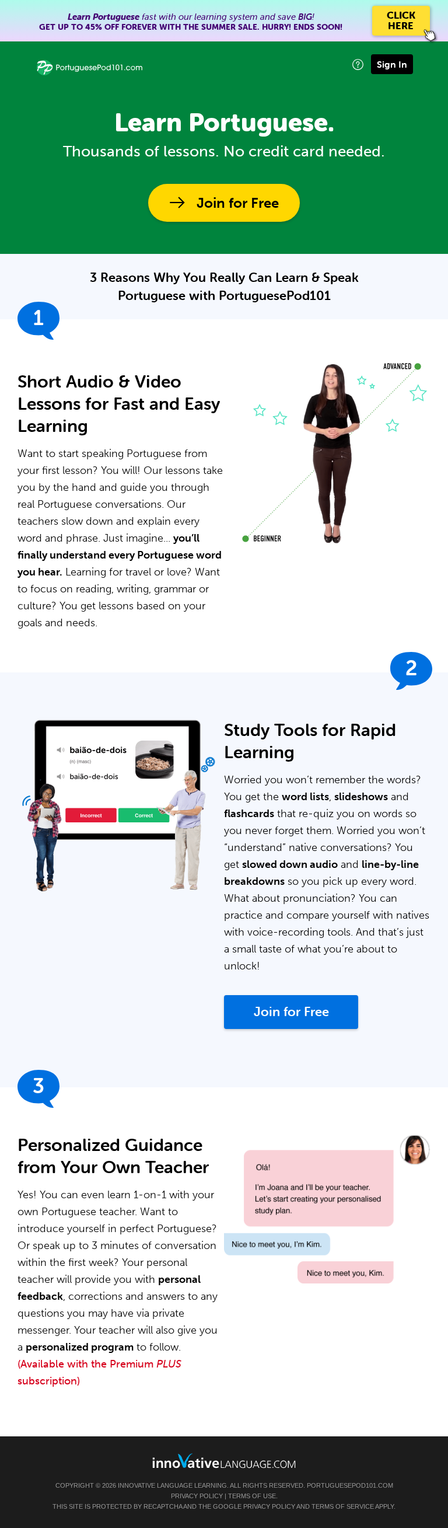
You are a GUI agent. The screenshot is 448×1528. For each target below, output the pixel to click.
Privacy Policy (197, 1495)
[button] (358, 64)
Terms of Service (343, 1506)
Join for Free (238, 202)
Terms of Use (252, 1495)
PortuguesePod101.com (350, 1485)
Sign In (392, 64)
